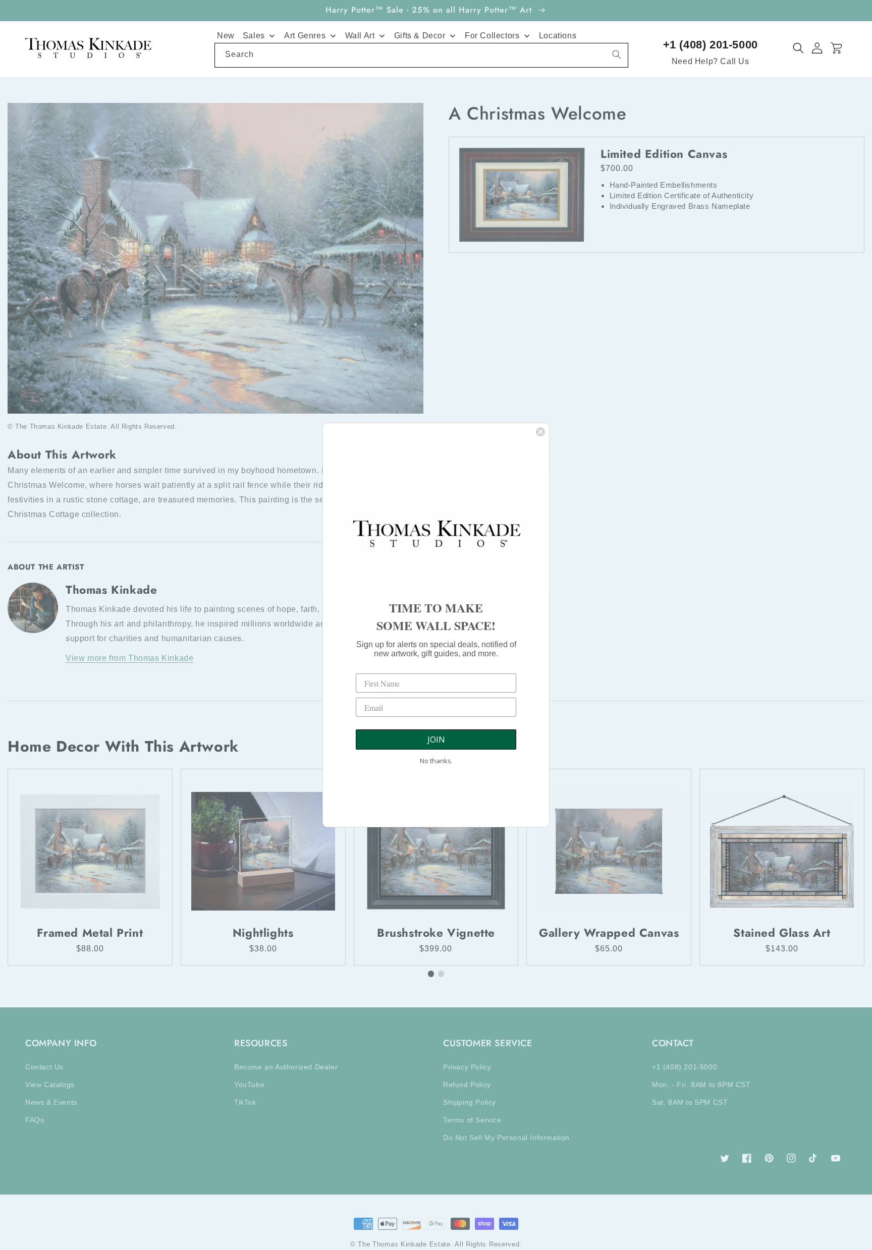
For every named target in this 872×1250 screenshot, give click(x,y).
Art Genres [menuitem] (304, 35)
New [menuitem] (226, 35)
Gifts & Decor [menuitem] (420, 35)
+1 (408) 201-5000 (710, 44)
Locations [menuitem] (557, 35)
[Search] (617, 54)
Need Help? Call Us (710, 61)
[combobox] (421, 55)
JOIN (436, 739)
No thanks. (436, 760)
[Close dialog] (540, 432)
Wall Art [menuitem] (360, 35)
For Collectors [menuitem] (492, 35)
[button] (798, 48)
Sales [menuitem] (254, 35)
